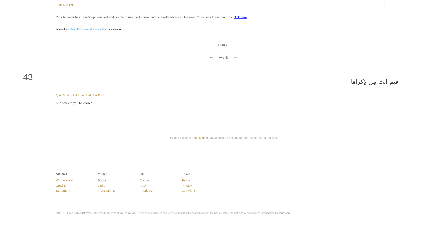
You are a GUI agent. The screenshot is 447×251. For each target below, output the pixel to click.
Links (101, 185)
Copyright (188, 190)
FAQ (143, 185)
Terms (186, 180)
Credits (61, 185)
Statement (63, 190)
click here (240, 17)
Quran (131, 212)
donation (199, 137)
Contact (145, 180)
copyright (79, 212)
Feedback (146, 190)
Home (73, 29)
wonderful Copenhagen (276, 212)
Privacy (187, 185)
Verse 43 (99, 29)
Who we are (64, 180)
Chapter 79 (86, 29)
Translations (106, 190)
